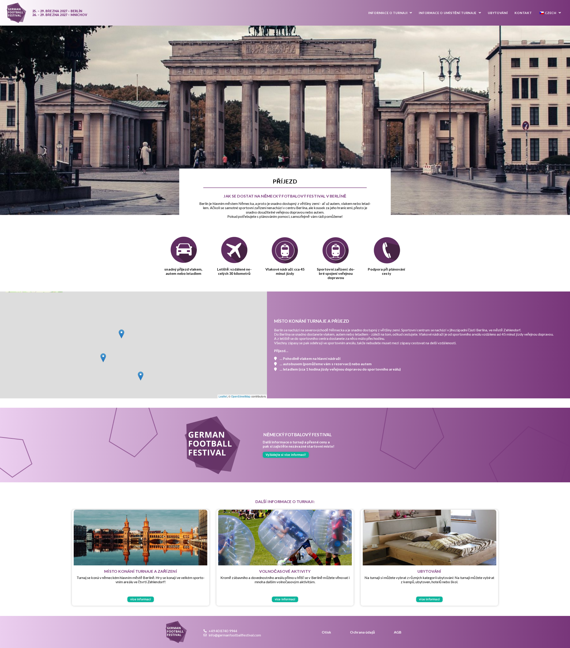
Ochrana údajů (362, 632)
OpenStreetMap (240, 396)
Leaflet (223, 396)
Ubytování (429, 571)
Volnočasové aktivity (285, 571)
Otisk (326, 632)
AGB (397, 632)
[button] (103, 357)
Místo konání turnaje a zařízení (140, 571)
